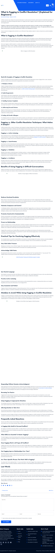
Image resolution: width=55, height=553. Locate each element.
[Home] (18, 531)
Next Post (51, 490)
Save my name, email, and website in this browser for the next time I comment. (17, 518)
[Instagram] (8, 542)
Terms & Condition (45, 550)
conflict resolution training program (28, 88)
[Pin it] (9, 485)
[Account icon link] (50, 5)
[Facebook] (1, 542)
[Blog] (18, 542)
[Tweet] (3, 485)
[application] (15, 2)
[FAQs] (18, 539)
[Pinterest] (1, 544)
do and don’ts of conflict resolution (45, 388)
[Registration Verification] (31, 540)
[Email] (7, 485)
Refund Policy (52, 550)
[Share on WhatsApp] (11, 485)
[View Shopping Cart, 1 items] (53, 5)
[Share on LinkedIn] (5, 485)
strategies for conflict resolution (40, 137)
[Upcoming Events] (20, 536)
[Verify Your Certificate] (31, 537)
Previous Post (4, 490)
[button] (47, 5)
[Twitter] (3, 542)
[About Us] (19, 533)
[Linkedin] (6, 542)
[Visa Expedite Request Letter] (32, 534)
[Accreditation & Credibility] (32, 542)
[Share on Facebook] (1, 485)
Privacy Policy (38, 550)
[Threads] (11, 542)
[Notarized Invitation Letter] (32, 531)
